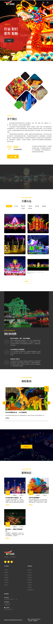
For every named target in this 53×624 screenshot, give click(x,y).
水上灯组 (16, 206)
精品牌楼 (44, 206)
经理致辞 (6, 577)
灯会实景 (30, 208)
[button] (42, 55)
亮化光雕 (37, 206)
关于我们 (6, 566)
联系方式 (26, 446)
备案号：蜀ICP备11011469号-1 (34, 619)
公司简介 (6, 570)
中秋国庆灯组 (30, 589)
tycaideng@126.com (8, 609)
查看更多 (12, 156)
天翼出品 (29, 566)
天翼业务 (6, 582)
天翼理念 (6, 572)
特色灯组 (23, 206)
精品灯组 (9, 206)
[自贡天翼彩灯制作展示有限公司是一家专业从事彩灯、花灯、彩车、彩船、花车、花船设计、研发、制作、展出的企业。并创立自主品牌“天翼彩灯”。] (9, 2)
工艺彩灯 (23, 208)
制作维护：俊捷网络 (33, 620)
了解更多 (9, 40)
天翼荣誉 (6, 579)
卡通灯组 (30, 206)
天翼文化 (6, 574)
